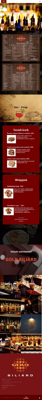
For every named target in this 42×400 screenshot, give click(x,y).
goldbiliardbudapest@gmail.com (9, 385)
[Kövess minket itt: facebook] (3, 388)
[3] (10, 285)
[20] (31, 324)
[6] (10, 304)
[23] (10, 343)
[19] (10, 324)
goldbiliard (6, 387)
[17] (31, 304)
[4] (31, 285)
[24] (31, 343)
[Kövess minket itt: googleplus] (4, 388)
